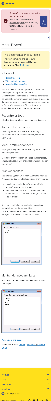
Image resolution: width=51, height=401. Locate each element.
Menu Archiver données (16, 84)
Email (4, 348)
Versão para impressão (12, 340)
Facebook (31, 344)
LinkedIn (41, 344)
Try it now (24, 65)
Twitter (22, 344)
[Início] (9, 4)
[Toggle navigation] (47, 4)
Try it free (44, 21)
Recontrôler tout (12, 78)
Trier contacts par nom (15, 81)
